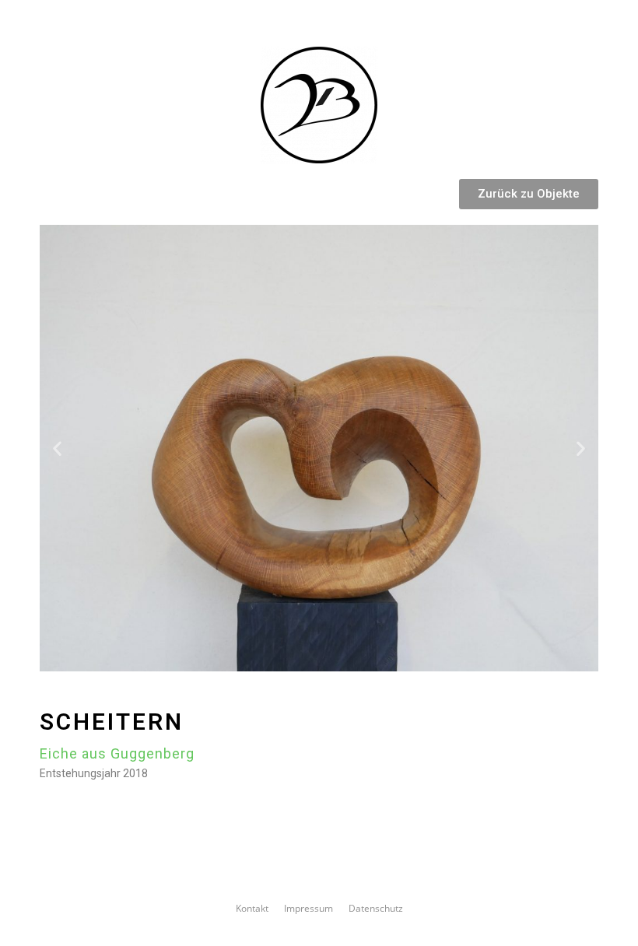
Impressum (308, 908)
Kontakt (252, 908)
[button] (528, 194)
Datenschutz (376, 908)
